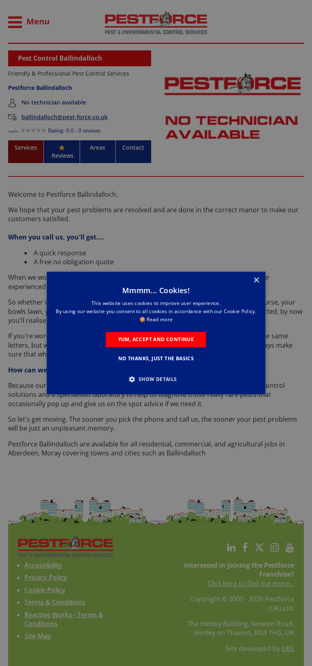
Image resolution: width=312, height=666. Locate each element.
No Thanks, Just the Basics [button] (156, 358)
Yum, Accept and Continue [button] (156, 339)
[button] (156, 379)
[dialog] (156, 333)
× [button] (256, 280)
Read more (160, 319)
